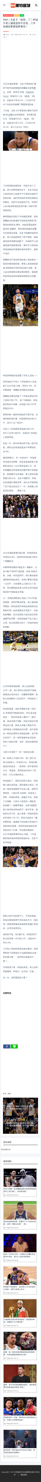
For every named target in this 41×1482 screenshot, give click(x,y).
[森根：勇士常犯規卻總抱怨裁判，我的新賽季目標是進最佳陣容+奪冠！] (20, 1374)
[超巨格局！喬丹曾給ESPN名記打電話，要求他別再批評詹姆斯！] (20, 1439)
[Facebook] (6, 1046)
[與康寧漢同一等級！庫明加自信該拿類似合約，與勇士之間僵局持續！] (20, 1406)
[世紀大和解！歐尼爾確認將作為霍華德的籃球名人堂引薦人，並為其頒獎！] (20, 1178)
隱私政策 (24, 1474)
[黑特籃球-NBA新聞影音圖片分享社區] (21, 5)
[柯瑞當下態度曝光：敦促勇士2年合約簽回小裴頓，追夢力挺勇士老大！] (20, 1276)
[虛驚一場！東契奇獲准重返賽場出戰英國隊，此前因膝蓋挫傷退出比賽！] (20, 1341)
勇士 (16, 15)
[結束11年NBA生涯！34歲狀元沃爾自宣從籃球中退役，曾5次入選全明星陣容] (20, 1243)
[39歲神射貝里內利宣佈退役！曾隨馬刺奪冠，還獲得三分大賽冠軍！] (20, 1308)
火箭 (21, 15)
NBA (7, 34)
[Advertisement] (20, 60)
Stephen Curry (8, 15)
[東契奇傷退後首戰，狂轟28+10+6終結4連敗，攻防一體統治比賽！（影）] (20, 1210)
